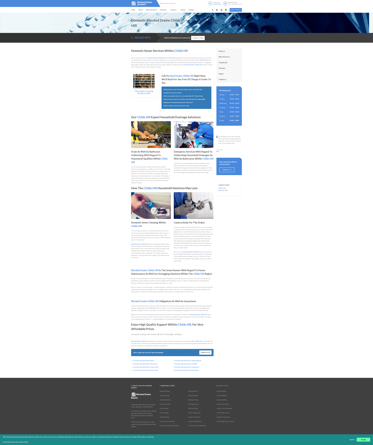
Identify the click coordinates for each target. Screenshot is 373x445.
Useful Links (223, 385)
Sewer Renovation (194, 417)
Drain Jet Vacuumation (167, 421)
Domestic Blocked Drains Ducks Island (146, 370)
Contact (191, 10)
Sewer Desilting (222, 400)
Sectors (173, 10)
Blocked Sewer (193, 408)
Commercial (223, 62)
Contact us (222, 79)
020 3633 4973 (217, 4)
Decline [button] (352, 439)
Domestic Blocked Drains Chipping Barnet (188, 360)
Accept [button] (363, 439)
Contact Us (205, 352)
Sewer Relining (221, 395)
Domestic (222, 68)
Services (163, 10)
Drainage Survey (194, 404)
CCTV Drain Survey (223, 413)
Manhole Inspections (224, 417)
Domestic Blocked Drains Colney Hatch (146, 367)
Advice (183, 10)
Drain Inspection (165, 404)
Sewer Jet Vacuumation (225, 408)
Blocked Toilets (193, 400)
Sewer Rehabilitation (195, 421)
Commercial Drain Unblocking (169, 426)
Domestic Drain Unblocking (197, 426)
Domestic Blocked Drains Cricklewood (187, 367)
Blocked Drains (165, 391)
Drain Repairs (164, 413)
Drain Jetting (164, 408)
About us (222, 51)
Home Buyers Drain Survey (225, 421)
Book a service (236, 10)
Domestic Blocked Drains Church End (145, 364)
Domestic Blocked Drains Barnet (144, 360)
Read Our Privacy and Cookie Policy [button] (15, 442)
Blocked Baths (193, 395)
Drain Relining (164, 417)
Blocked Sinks (193, 391)
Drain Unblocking (165, 400)
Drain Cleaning (164, 395)
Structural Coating (223, 404)
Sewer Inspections (195, 413)
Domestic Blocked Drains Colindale (186, 364)
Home (133, 10)
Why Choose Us (151, 10)
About (141, 10)
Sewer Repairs (221, 391)
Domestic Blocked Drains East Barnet (187, 370)
